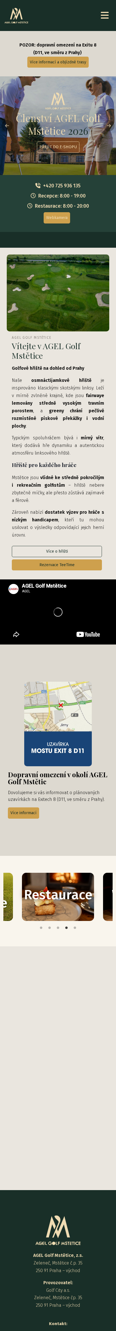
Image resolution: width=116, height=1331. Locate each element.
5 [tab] (75, 928)
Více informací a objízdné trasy (58, 62)
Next (109, 125)
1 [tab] (41, 928)
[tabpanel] (58, 897)
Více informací (23, 812)
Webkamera (57, 217)
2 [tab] (49, 928)
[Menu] (104, 15)
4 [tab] (66, 928)
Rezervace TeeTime (57, 564)
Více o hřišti (57, 551)
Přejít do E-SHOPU (58, 147)
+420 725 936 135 (62, 186)
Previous (7, 125)
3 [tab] (58, 928)
